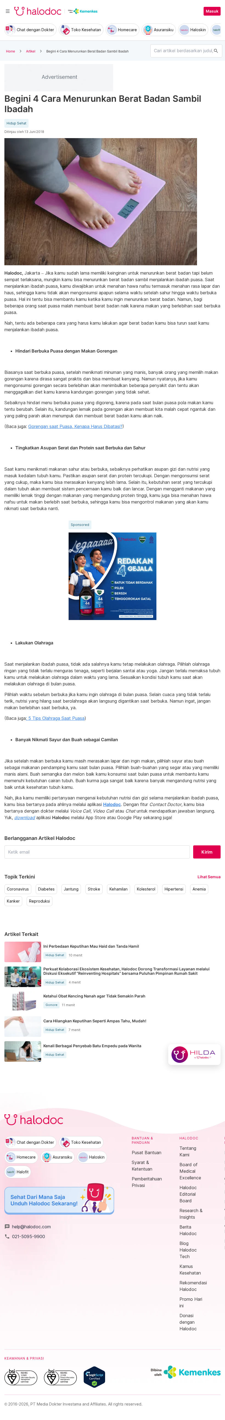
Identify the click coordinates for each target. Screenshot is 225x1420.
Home (10, 51)
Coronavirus (18, 889)
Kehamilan (118, 889)
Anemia (199, 889)
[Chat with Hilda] (194, 1054)
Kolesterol (146, 889)
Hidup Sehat (16, 123)
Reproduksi (39, 901)
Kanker (13, 901)
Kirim (206, 851)
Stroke (94, 889)
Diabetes (46, 889)
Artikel (30, 51)
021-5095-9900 (24, 1236)
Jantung (71, 889)
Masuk (212, 11)
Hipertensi (174, 889)
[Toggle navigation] (7, 11)
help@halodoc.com (27, 1226)
